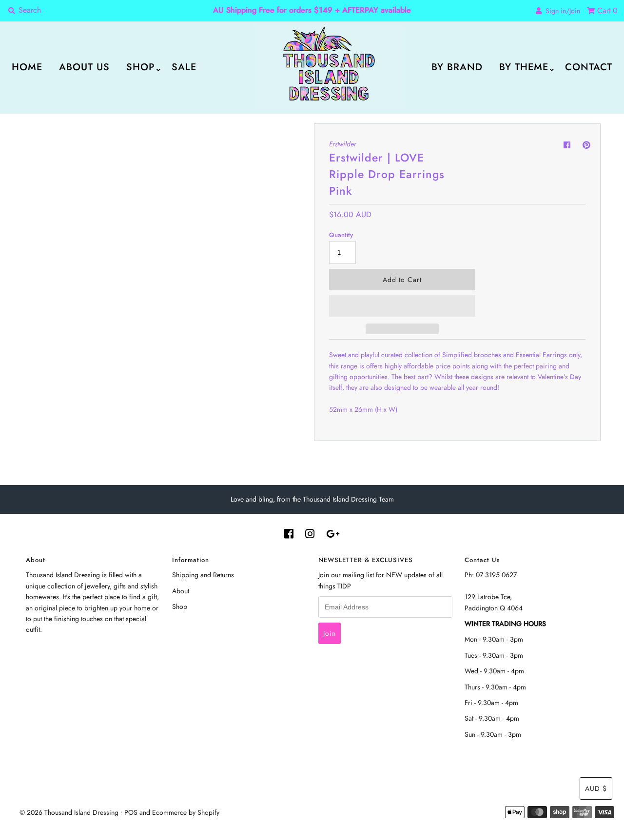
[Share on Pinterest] (586, 145)
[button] (402, 306)
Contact (588, 67)
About (180, 591)
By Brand (457, 67)
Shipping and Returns (203, 575)
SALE (184, 67)
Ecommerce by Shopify (185, 812)
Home (27, 67)
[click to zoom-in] (293, 139)
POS (130, 812)
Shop (140, 67)
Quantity (341, 235)
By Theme (523, 67)
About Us (84, 67)
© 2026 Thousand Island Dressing (69, 812)
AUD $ (596, 788)
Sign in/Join (561, 11)
